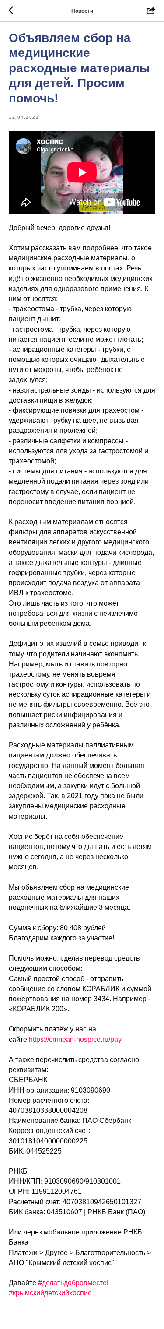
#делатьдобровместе (72, 1283)
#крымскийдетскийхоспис (50, 1293)
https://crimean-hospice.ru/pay (75, 1039)
